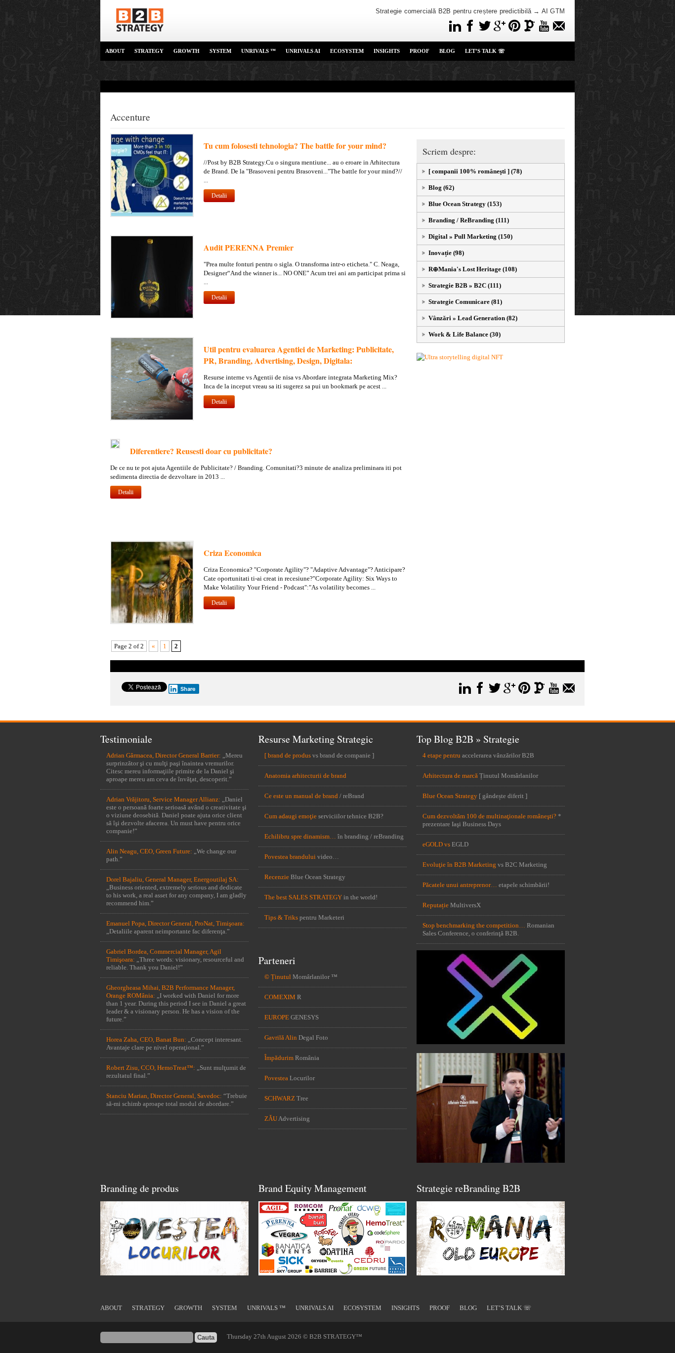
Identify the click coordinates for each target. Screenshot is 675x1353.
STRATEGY (149, 51)
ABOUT (115, 51)
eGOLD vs (436, 844)
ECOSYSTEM (347, 51)
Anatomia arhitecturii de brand (305, 775)
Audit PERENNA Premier (249, 247)
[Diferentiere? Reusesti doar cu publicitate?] (115, 446)
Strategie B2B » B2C (457, 285)
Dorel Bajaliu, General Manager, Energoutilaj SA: (172, 879)
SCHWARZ (279, 1098)
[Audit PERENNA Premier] (152, 316)
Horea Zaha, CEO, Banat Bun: (146, 1039)
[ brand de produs (287, 755)
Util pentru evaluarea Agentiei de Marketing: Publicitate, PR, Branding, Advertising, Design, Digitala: (299, 354)
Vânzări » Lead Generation (466, 318)
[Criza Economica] (152, 622)
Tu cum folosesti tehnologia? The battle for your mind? (295, 145)
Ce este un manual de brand (301, 796)
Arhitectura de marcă (450, 775)
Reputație (435, 905)
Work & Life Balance (458, 334)
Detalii (219, 195)
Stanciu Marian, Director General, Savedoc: (164, 1095)
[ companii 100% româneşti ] (468, 171)
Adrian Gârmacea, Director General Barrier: (163, 755)
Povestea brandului (290, 856)
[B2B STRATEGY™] (139, 37)
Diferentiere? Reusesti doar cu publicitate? (201, 451)
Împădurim (279, 1057)
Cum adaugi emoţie (290, 816)
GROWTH (186, 51)
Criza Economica (232, 552)
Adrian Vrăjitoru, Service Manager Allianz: (163, 799)
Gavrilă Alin (280, 1037)
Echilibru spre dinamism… (300, 836)
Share (188, 688)
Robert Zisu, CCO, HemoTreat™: (150, 1067)
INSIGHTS (387, 51)
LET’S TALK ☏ (485, 51)
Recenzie (276, 877)
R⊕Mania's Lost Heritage (464, 269)
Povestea (276, 1078)
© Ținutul (277, 976)
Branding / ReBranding (461, 220)
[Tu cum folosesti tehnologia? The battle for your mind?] (152, 214)
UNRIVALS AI (303, 51)
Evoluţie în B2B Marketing (459, 864)
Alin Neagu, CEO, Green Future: (149, 851)
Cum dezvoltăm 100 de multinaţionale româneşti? (489, 816)
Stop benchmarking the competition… (473, 925)
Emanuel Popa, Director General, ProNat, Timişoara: (175, 923)
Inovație (440, 252)
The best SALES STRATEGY (303, 897)
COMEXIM (279, 997)
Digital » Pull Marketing (462, 236)
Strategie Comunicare (459, 301)
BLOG (447, 51)
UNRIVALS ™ (258, 51)
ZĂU (270, 1118)
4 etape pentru (441, 755)
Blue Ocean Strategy (457, 204)
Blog (435, 187)
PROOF (419, 51)
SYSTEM (220, 51)
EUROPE (276, 1017)
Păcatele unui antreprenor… (459, 884)
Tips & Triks (281, 917)
